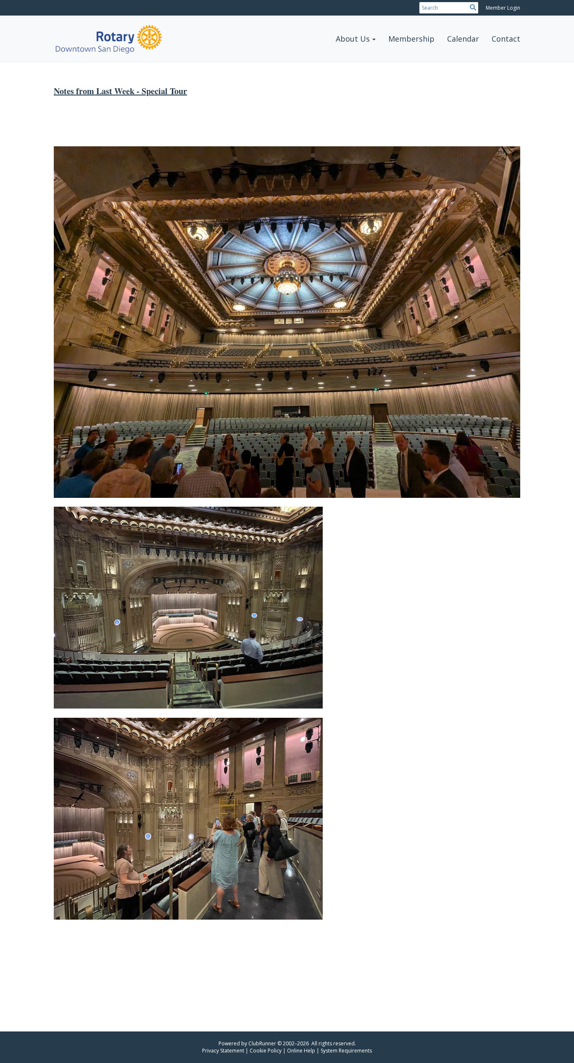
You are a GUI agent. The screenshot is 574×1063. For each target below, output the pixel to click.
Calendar (463, 39)
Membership (411, 39)
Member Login (503, 7)
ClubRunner (262, 1043)
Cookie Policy (266, 1050)
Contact (506, 39)
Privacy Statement (223, 1050)
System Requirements (346, 1050)
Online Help (301, 1050)
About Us (353, 39)
